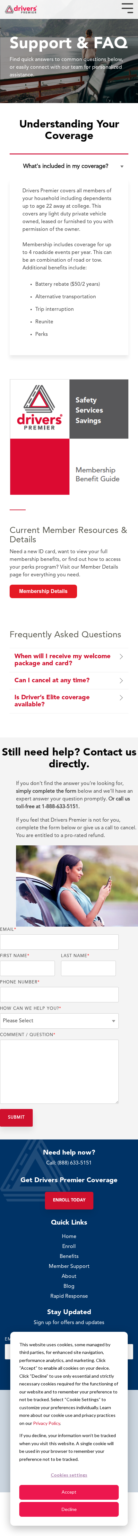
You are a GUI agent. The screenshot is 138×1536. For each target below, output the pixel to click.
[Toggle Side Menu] (127, 7)
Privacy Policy (46, 1423)
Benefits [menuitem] (69, 1256)
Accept (69, 1492)
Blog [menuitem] (69, 1286)
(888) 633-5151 (74, 1163)
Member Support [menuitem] (69, 1266)
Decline (69, 1509)
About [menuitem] (69, 1276)
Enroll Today (69, 1200)
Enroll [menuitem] (69, 1246)
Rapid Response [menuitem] (69, 1296)
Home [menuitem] (69, 1236)
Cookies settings (69, 1475)
